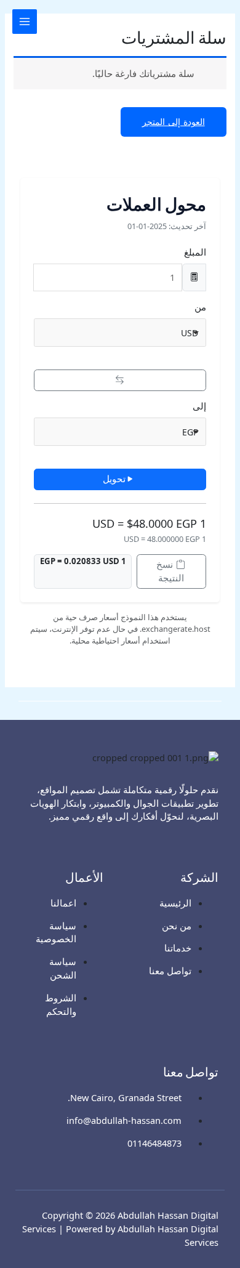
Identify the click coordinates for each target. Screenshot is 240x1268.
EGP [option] (190, 432)
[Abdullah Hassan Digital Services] (215, 21)
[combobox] (120, 332)
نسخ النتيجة (170, 571)
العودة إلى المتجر (173, 121)
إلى (199, 406)
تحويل (114, 478)
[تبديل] (120, 380)
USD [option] (189, 333)
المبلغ (195, 252)
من (200, 307)
